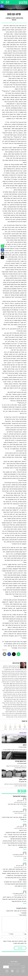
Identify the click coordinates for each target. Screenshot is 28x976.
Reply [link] (24, 806)
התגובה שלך (22, 915)
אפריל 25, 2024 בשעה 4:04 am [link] (20, 867)
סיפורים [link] (13, 18)
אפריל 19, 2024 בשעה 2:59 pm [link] (20, 802)
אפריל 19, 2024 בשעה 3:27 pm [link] (20, 813)
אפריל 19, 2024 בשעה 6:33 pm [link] (20, 828)
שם (24, 934)
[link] (2, 6)
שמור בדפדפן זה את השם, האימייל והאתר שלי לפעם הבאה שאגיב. (14, 942)
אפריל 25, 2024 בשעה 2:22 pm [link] (20, 895)
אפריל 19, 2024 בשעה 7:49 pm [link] (20, 856)
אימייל (10, 934)
